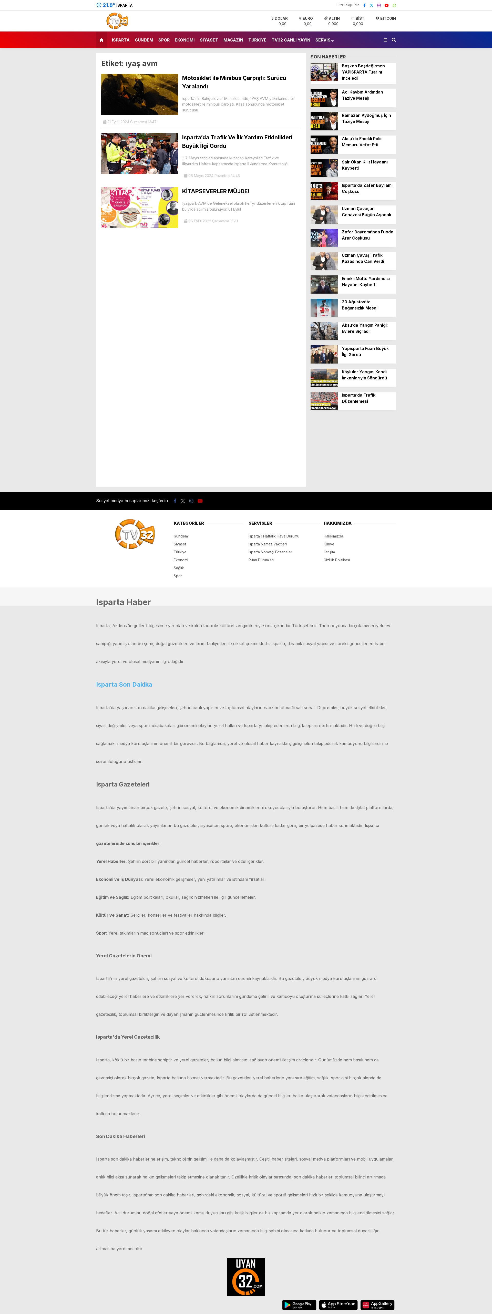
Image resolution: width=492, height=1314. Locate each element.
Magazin (233, 40)
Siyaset (209, 40)
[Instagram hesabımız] (379, 5)
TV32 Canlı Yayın (291, 40)
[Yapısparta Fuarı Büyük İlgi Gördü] (324, 362)
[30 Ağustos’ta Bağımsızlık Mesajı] (324, 315)
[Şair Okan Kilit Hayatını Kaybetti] (324, 175)
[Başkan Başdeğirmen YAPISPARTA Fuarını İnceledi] (324, 79)
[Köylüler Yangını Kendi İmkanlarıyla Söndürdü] (324, 385)
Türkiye (257, 40)
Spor (164, 40)
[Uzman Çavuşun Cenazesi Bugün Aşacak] (324, 222)
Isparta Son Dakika (124, 684)
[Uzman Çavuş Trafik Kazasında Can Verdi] (324, 269)
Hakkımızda (333, 536)
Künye (329, 544)
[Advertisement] (353, 451)
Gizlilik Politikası (337, 560)
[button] (102, 40)
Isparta (121, 40)
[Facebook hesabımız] (364, 5)
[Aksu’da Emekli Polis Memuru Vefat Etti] (324, 152)
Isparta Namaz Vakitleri (268, 544)
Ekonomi (185, 40)
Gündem (144, 40)
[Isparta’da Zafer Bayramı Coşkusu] (324, 199)
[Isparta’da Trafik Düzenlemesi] (324, 409)
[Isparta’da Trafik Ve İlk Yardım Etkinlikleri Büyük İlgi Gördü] (139, 173)
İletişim (329, 552)
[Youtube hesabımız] (387, 5)
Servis (323, 40)
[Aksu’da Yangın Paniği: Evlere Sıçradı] (324, 339)
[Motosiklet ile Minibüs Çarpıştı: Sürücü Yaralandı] (139, 113)
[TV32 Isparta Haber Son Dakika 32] (116, 28)
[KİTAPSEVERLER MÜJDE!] (139, 226)
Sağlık (179, 568)
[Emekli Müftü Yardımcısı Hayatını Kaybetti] (324, 292)
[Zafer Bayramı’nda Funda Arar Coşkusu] (324, 245)
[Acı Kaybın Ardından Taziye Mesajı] (324, 106)
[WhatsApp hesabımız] (394, 5)
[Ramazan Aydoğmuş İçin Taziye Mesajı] (324, 129)
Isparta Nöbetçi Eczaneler (270, 552)
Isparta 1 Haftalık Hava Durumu (274, 536)
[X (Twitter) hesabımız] (371, 5)
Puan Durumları (261, 560)
